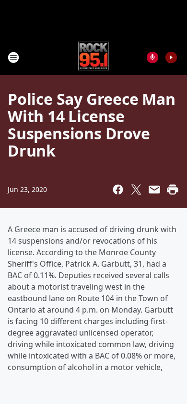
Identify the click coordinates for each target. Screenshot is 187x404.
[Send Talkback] (152, 57)
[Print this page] (172, 189)
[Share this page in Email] (154, 189)
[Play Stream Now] (171, 57)
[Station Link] (93, 57)
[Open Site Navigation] (13, 57)
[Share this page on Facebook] (118, 189)
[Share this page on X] (136, 189)
